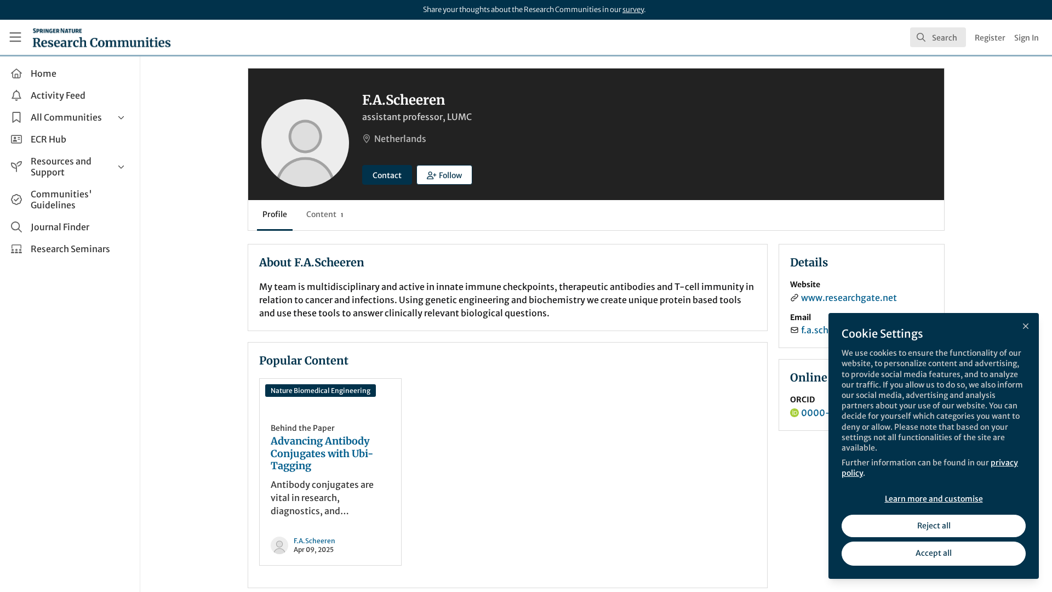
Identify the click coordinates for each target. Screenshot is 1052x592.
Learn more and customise (934, 499)
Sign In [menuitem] (1026, 38)
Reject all (934, 526)
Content (324, 214)
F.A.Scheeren (314, 541)
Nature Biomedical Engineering (320, 390)
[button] (444, 175)
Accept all (934, 553)
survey (633, 9)
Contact (387, 175)
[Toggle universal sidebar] (15, 37)
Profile (274, 214)
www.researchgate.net (849, 297)
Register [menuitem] (990, 38)
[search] (938, 37)
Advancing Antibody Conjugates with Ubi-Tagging (322, 453)
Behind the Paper (303, 428)
